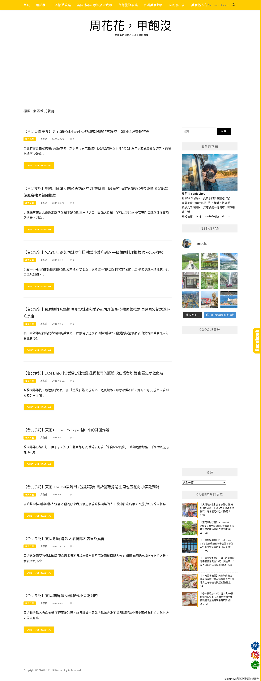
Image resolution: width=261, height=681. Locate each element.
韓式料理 (29, 139)
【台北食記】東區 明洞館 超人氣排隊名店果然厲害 (64, 539)
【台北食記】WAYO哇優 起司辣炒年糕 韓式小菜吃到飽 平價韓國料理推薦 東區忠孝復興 (93, 252)
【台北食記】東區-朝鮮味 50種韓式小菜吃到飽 (60, 596)
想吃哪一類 (177, 5)
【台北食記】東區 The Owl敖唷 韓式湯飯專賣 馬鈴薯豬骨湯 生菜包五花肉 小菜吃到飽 (91, 487)
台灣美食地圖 (153, 5)
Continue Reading (39, 165)
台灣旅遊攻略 (128, 5)
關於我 (41, 5)
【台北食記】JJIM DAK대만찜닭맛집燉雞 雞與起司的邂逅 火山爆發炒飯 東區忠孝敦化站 (93, 373)
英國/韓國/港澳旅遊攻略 (94, 5)
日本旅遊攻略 (61, 5)
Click (257, 341)
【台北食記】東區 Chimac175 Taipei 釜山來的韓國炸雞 (66, 430)
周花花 (44, 139)
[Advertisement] (130, 75)
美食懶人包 (199, 5)
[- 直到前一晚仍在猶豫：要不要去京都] (209, 280)
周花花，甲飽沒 (130, 26)
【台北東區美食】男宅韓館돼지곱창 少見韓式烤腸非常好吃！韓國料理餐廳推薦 (86, 132)
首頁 (27, 5)
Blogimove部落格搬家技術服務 (242, 678)
